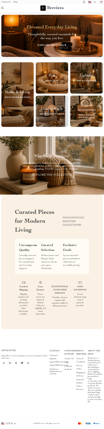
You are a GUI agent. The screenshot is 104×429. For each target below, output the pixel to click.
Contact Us (6, 2)
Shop (16, 2)
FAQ (66, 362)
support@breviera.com (59, 365)
